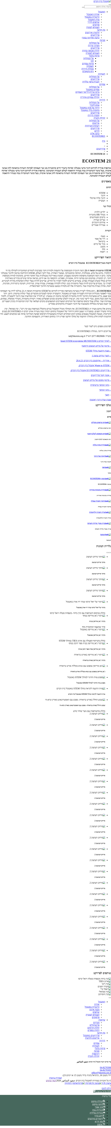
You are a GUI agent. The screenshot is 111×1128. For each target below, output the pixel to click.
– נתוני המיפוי (105, 390)
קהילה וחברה (99, 118)
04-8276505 (105, 1070)
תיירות (102, 100)
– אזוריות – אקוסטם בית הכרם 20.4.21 (93, 360)
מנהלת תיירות (88, 68)
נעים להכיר (94, 105)
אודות (96, 1004)
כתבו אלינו (94, 133)
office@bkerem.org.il (101, 1072)
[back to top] (110, 997)
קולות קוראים (93, 1027)
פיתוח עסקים (88, 63)
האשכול (101, 12)
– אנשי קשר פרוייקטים (101, 375)
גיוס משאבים (88, 71)
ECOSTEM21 (98, 136)
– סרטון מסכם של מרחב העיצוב (97, 380)
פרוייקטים (95, 35)
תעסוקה (90, 66)
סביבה (102, 40)
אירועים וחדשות (92, 1038)
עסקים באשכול (92, 89)
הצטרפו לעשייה (92, 53)
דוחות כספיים (93, 1030)
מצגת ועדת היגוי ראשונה (100, 399)
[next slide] (107, 552)
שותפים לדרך (93, 22)
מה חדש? (101, 30)
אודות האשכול (93, 14)
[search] (83, 7)
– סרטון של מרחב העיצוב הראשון (96, 346)
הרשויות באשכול (92, 17)
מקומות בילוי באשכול (90, 110)
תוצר (107, 395)
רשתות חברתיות (92, 125)
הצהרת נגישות (55, 1078)
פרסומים (95, 1017)
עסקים (102, 84)
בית (103, 141)
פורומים (96, 24)
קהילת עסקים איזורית (89, 97)
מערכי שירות (93, 45)
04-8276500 (105, 1067)
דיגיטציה (95, 1053)
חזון (92, 61)
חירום (96, 131)
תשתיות (101, 74)
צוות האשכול (93, 19)
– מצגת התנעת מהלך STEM (98, 351)
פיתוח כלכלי (94, 56)
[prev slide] (110, 552)
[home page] (102, 1)
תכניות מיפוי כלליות (90, 81)
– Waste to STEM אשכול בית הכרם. (94, 365)
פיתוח (87, 1083)
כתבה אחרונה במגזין (90, 37)
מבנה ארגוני (94, 1009)
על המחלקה (94, 43)
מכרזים (96, 1022)
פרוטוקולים (94, 1025)
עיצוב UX (106, 1083)
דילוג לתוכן (106, 1088)
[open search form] (110, 4)
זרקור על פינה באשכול (89, 107)
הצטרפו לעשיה (92, 27)
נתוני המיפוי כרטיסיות (99, 385)
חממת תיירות (93, 115)
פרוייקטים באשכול (91, 1035)
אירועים (95, 123)
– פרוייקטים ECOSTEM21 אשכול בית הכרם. (90, 370)
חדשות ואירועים (92, 32)
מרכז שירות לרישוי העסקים (87, 92)
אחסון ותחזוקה (71, 1083)
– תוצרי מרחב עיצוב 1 (101, 355)
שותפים (96, 1012)
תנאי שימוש (51, 1080)
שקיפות (102, 1020)
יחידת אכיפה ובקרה (90, 50)
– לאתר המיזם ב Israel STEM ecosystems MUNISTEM (86, 341)
